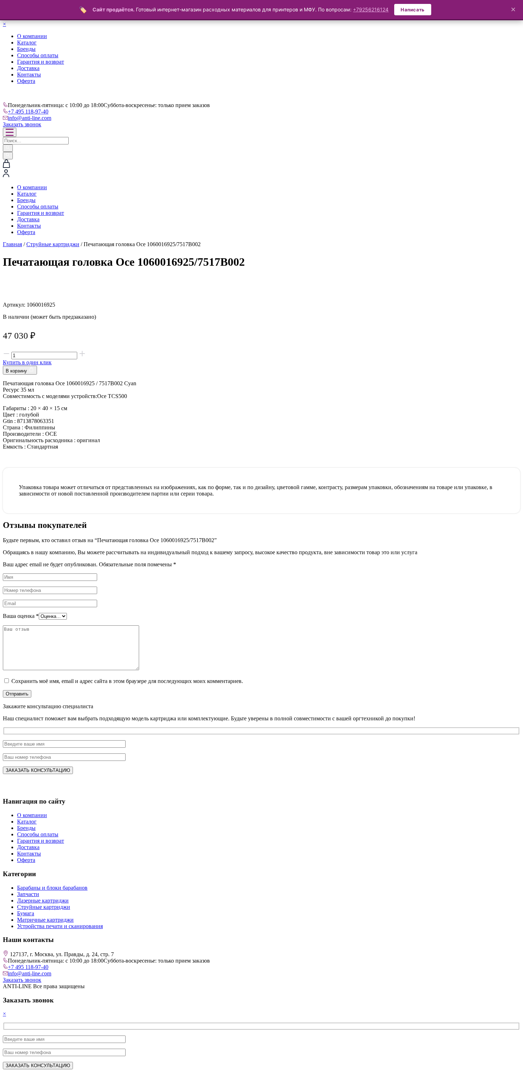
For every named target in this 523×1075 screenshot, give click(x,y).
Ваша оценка (21, 616)
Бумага (25, 913)
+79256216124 (371, 9)
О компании (32, 36)
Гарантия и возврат (40, 62)
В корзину (17, 371)
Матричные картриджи (45, 920)
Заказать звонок (22, 124)
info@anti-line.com (29, 118)
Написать (412, 9)
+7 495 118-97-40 (28, 111)
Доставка (28, 68)
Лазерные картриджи (43, 900)
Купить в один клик (27, 362)
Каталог (27, 42)
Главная (12, 244)
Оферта (26, 81)
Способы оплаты (37, 55)
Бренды (26, 49)
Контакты (29, 75)
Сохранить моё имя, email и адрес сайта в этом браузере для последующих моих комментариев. (127, 681)
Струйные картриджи (52, 244)
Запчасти (28, 894)
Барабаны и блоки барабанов (52, 888)
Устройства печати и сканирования (60, 926)
